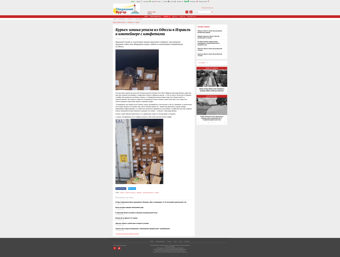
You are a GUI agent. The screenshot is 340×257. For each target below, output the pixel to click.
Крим (159, 1)
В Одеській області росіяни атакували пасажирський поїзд (136, 213)
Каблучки (193, 1)
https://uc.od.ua (126, 9)
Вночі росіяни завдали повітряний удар (129, 207)
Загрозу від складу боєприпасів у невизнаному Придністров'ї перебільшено (142, 229)
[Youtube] (191, 12)
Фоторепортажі (211, 96)
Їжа (186, 2)
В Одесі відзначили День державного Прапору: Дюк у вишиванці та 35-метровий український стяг (150, 202)
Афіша (138, 1)
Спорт (172, 1)
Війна (146, 16)
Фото (174, 16)
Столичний (146, 1)
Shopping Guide (203, 1)
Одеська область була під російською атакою (210, 49)
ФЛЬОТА (150, 14)
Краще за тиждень (212, 68)
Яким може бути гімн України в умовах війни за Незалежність (211, 90)
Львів (153, 1)
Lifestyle (179, 1)
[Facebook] (186, 12)
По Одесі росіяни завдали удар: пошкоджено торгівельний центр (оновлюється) (208, 43)
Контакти (190, 16)
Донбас (165, 1)
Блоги (181, 16)
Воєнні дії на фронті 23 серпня (126, 218)
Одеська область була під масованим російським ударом (210, 31)
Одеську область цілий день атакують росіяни (132, 223)
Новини (166, 16)
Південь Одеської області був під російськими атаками (208, 37)
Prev (198, 122)
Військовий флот (155, 16)
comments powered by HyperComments (127, 234)
